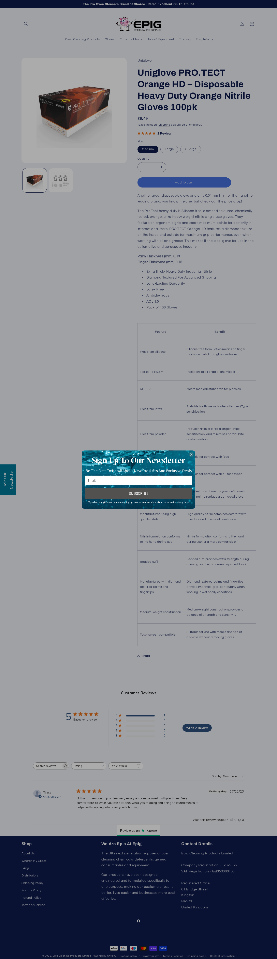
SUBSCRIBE (138, 493)
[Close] (191, 454)
